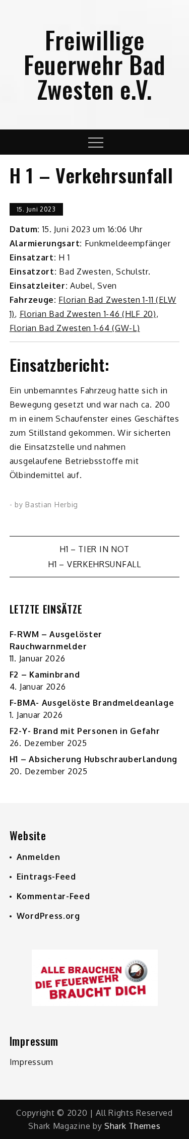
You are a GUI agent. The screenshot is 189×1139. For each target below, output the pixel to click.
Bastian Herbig (51, 504)
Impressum (31, 1062)
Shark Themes (132, 1126)
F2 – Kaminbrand (45, 674)
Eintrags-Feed (46, 877)
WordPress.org (48, 916)
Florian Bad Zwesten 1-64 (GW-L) (75, 328)
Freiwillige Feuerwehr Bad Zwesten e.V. (94, 64)
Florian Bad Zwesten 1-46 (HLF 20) (88, 314)
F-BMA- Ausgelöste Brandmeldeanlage (92, 703)
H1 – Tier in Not (94, 549)
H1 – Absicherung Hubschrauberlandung (93, 759)
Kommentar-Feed (53, 896)
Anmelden (38, 857)
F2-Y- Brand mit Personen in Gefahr (85, 731)
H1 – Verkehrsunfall (94, 564)
